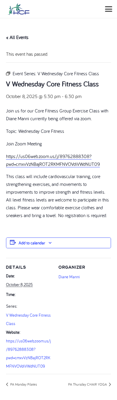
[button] (108, 9)
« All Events (17, 37)
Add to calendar (32, 243)
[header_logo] (18, 9)
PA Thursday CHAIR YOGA (88, 384)
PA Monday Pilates (23, 384)
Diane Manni (69, 276)
